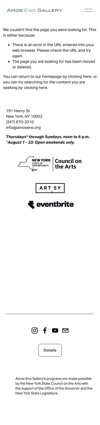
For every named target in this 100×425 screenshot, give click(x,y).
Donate (50, 350)
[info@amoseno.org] (65, 330)
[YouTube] (55, 330)
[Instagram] (34, 330)
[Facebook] (45, 330)
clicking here (79, 76)
